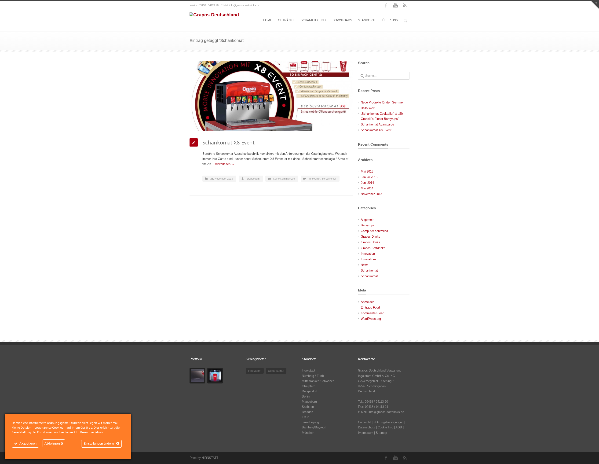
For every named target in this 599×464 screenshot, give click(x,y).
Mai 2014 (367, 188)
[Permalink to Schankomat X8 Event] (271, 96)
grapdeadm (253, 178)
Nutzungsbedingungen (388, 422)
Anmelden (367, 302)
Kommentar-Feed (372, 313)
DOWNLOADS (342, 20)
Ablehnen (52, 443)
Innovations (368, 259)
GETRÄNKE (286, 20)
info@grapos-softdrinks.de (244, 5)
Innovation (314, 178)
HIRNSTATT (210, 458)
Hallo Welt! (368, 108)
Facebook (386, 5)
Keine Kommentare (284, 178)
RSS (404, 5)
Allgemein (367, 219)
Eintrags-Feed (370, 307)
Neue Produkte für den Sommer (382, 102)
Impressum (365, 433)
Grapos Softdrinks (373, 248)
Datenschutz (366, 427)
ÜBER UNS (390, 20)
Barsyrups (368, 225)
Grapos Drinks (370, 236)
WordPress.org (371, 318)
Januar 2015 (369, 177)
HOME (267, 20)
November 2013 (371, 194)
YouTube (395, 5)
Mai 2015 (367, 171)
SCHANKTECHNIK (314, 20)
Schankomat (329, 178)
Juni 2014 (367, 182)
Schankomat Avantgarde (377, 124)
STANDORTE (367, 20)
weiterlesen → (224, 164)
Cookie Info (385, 427)
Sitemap (381, 433)
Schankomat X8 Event (228, 142)
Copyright (364, 422)
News (364, 265)
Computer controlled (374, 231)
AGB (398, 427)
